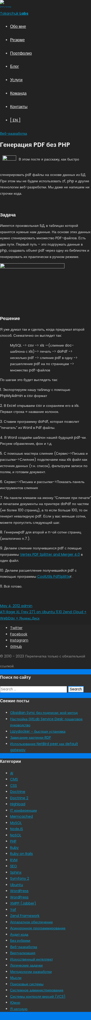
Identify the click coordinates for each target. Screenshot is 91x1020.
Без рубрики (20, 940)
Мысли (15, 977)
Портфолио (21, 53)
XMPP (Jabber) (23, 903)
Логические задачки (26, 965)
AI (11, 773)
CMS (14, 779)
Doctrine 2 (19, 798)
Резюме (17, 40)
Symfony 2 (19, 878)
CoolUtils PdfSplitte (53, 576)
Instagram (19, 640)
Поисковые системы (26, 984)
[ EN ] (15, 120)
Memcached (21, 816)
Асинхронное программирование (37, 928)
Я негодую (19, 1008)
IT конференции (23, 810)
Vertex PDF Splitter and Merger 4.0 (50, 554)
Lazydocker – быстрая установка (37, 731)
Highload (17, 804)
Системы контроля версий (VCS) (37, 996)
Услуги (16, 80)
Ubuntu (16, 884)
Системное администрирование (36, 990)
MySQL (16, 822)
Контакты (19, 107)
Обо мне (18, 26)
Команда (18, 93)
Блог (14, 66)
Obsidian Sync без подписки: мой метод (44, 712)
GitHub (16, 646)
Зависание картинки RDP (30, 737)
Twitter (16, 627)
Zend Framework (24, 915)
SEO (13, 866)
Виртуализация (22, 952)
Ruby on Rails (21, 853)
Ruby (14, 847)
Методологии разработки (31, 971)
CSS (13, 785)
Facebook (18, 634)
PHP (13, 841)
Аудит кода (19, 934)
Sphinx (15, 872)
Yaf (13, 909)
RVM (13, 860)
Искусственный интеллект (31, 959)
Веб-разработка (13, 133)
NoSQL (15, 835)
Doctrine (17, 791)
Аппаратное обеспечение (31, 922)
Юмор (15, 1002)
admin (26, 605)
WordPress (19, 890)
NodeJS (16, 828)
